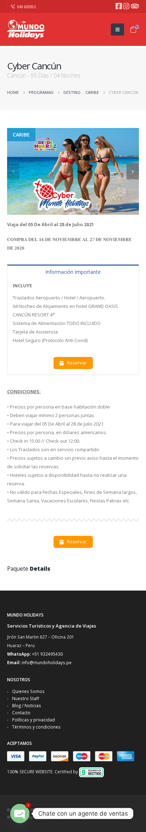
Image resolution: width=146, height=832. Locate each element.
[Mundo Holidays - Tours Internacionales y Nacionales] (26, 29)
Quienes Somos (28, 691)
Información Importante (73, 271)
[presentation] (13, 171)
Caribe (21, 134)
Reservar (76, 362)
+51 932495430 (47, 654)
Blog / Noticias (26, 705)
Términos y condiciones (36, 727)
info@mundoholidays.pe (47, 662)
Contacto (21, 712)
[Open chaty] (19, 813)
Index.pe (42, 817)
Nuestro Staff (25, 698)
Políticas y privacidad (33, 719)
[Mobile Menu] (117, 29)
